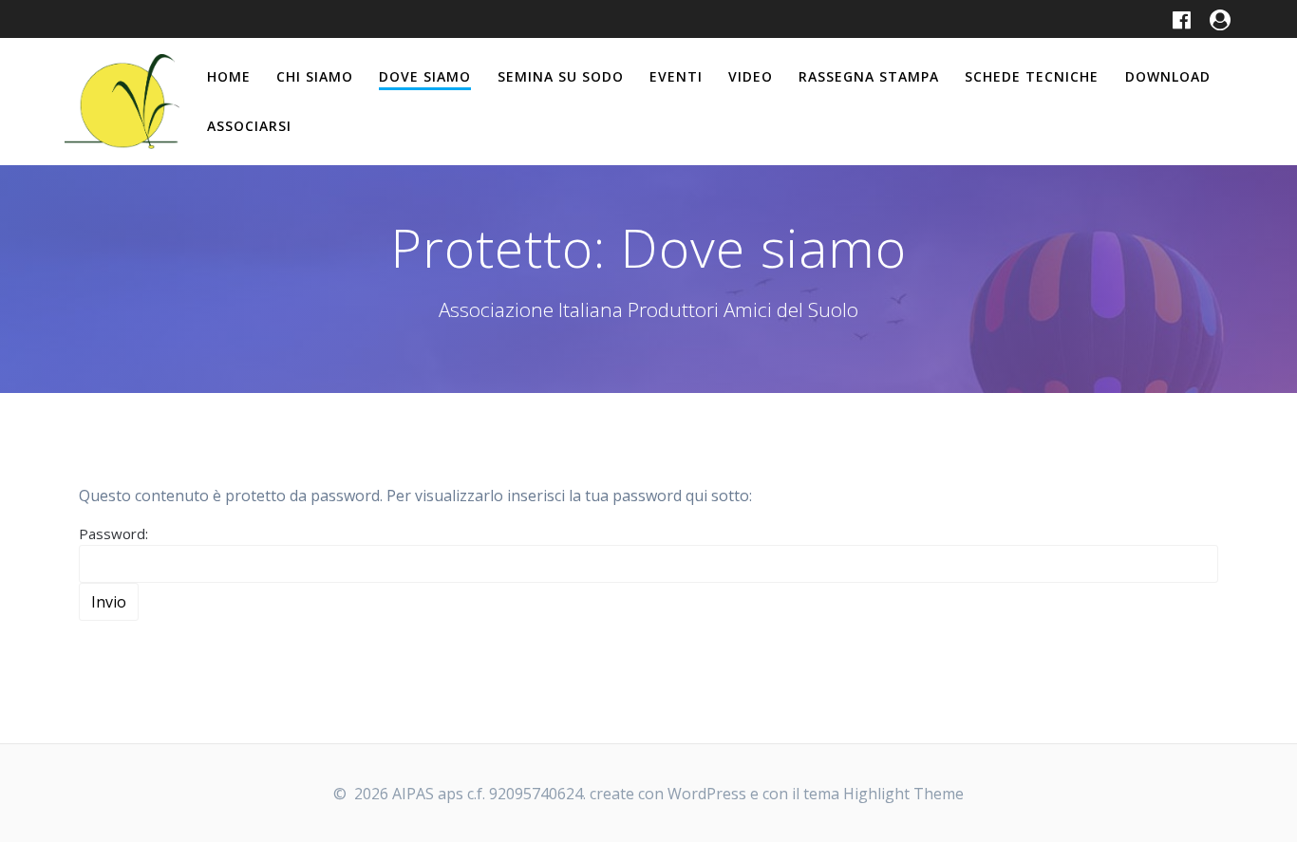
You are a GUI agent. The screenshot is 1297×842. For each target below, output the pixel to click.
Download (1168, 76)
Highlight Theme (903, 793)
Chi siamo (314, 76)
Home (229, 76)
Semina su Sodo (561, 76)
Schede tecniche (1032, 76)
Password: (113, 533)
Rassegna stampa (869, 76)
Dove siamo (425, 76)
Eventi (676, 76)
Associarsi (249, 126)
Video (750, 76)
